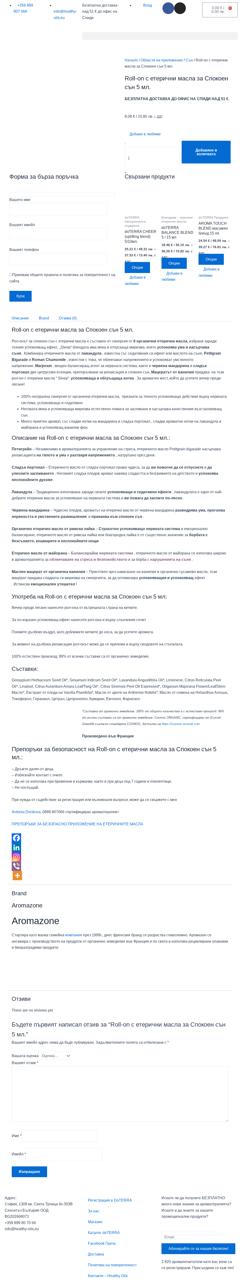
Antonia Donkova (26, 812)
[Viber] (16, 866)
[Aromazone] (29, 968)
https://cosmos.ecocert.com (181, 724)
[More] (17, 875)
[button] (160, 36)
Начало (131, 60)
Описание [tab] (20, 318)
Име (17, 1136)
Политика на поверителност (112, 1265)
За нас (93, 1211)
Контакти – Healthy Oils (108, 1276)
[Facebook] (16, 838)
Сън (189, 60)
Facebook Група (102, 1243)
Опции (137, 267)
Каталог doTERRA (104, 1233)
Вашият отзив (25, 1063)
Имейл (19, 1154)
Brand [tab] (44, 318)
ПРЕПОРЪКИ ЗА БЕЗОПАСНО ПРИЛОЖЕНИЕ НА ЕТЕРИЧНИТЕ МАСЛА (77, 824)
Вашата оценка (25, 1056)
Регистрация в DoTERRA (110, 1200)
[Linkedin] (16, 847)
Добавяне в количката (206, 152)
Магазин (95, 1222)
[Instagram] (16, 856)
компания (73, 935)
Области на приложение (162, 60)
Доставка (96, 1254)
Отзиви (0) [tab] (68, 318)
